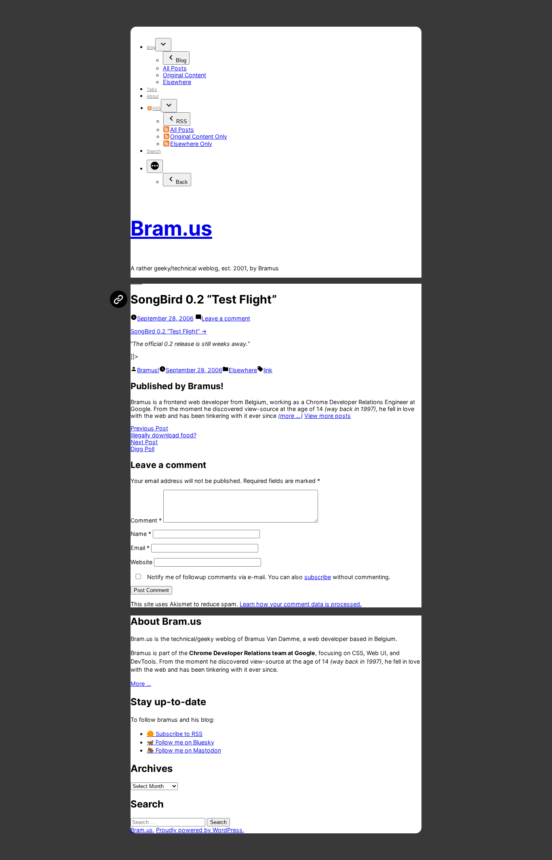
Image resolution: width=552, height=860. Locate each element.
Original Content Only (198, 136)
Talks (152, 89)
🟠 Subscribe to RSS (174, 733)
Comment (146, 520)
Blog (151, 47)
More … (141, 683)
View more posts (327, 415)
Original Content (184, 75)
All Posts (175, 68)
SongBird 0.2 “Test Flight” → (169, 331)
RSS (156, 108)
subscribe (317, 576)
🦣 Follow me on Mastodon (184, 750)
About (153, 96)
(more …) (290, 415)
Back (182, 182)
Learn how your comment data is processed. (301, 604)
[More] (155, 166)
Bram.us (171, 228)
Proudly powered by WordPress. (200, 829)
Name (141, 533)
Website (141, 562)
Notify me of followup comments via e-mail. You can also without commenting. (267, 576)
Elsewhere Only (191, 143)
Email (140, 547)
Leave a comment (226, 318)
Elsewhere (177, 81)
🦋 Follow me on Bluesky (180, 742)
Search (154, 151)
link (267, 370)
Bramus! (148, 370)
